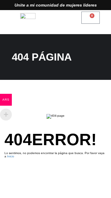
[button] (55, 18)
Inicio (10, 156)
